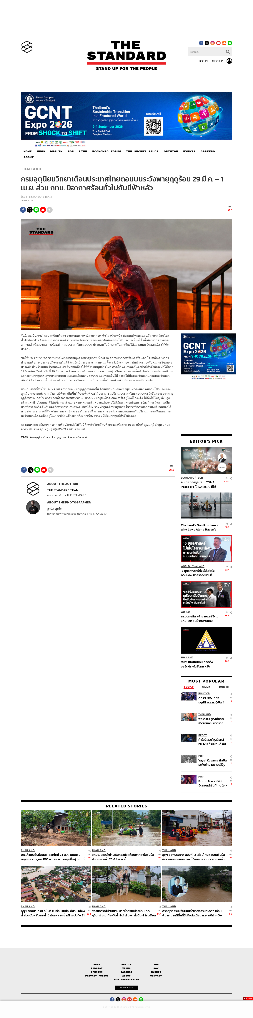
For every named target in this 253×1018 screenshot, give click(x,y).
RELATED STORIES (126, 806)
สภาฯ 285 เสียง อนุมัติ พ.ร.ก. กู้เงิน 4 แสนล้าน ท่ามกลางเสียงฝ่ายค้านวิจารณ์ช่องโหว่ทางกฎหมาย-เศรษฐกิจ (212, 700)
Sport (202, 735)
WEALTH (56, 151)
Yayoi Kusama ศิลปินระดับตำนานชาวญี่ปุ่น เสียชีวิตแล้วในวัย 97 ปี (212, 762)
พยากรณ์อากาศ (78, 437)
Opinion (97, 972)
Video (126, 968)
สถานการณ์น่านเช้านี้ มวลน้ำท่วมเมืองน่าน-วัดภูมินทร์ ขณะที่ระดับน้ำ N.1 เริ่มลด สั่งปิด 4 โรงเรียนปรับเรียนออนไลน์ (124, 913)
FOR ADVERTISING (126, 980)
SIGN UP (217, 61)
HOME (28, 151)
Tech (199, 478)
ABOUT (29, 157)
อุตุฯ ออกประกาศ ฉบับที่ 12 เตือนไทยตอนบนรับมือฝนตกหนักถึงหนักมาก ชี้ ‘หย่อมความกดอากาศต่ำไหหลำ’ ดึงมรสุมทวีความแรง (193, 857)
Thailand (31, 169)
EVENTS (189, 151)
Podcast (97, 968)
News (97, 965)
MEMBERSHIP (126, 987)
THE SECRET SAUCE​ (142, 151)
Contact (156, 976)
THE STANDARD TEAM (39, 197)
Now (156, 968)
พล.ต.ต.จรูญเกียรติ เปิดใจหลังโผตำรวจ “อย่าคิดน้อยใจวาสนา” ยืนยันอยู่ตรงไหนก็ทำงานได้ (212, 721)
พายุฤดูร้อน (59, 437)
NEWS (41, 151)
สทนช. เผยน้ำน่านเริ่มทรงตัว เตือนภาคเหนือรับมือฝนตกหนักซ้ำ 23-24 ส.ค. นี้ (123, 857)
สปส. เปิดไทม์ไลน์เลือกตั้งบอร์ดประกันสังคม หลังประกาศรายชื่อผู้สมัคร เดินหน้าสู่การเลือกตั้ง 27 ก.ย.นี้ (198, 664)
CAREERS (208, 151)
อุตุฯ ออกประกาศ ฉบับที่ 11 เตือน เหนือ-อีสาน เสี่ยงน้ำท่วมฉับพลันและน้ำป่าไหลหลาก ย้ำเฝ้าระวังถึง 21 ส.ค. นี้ (53, 913)
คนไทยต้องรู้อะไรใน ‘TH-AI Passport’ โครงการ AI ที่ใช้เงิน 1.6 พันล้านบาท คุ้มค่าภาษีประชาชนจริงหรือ (199, 484)
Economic (187, 478)
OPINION (171, 151)
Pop (156, 965)
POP (71, 151)
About (126, 976)
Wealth (126, 965)
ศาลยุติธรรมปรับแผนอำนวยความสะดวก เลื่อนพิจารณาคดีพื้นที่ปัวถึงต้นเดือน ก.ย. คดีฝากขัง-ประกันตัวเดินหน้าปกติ (192, 913)
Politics (204, 693)
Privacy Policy (97, 976)
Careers (126, 972)
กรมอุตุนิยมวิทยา (40, 437)
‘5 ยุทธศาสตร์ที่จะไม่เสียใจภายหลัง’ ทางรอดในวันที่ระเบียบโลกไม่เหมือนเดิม (198, 573)
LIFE (83, 151)
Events (156, 972)
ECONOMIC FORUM (106, 151)
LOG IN (203, 61)
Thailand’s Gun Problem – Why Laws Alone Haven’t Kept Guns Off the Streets (200, 527)
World (185, 566)
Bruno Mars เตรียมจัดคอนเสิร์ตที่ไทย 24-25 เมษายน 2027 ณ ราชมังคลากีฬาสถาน (212, 783)
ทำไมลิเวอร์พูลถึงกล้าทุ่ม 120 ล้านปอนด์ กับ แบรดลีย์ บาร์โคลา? (212, 742)
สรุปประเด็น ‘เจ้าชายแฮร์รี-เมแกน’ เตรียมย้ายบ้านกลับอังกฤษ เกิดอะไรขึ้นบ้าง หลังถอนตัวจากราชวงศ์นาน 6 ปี (199, 618)
